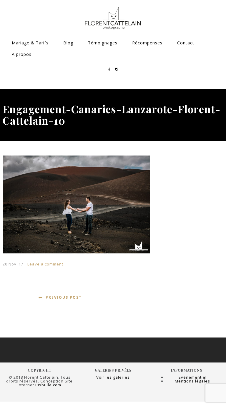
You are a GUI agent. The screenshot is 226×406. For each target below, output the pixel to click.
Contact (185, 43)
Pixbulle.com (48, 384)
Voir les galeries (113, 377)
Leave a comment (45, 264)
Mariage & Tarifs (30, 43)
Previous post (64, 297)
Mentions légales (192, 381)
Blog (68, 43)
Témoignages (102, 43)
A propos (21, 54)
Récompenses (147, 43)
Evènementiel (193, 377)
